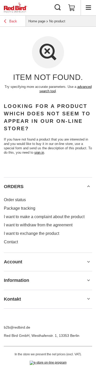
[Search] (57, 7)
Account (13, 261)
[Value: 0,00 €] (71, 7)
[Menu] (88, 7)
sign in (39, 152)
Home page (36, 21)
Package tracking (19, 208)
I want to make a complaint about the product (44, 217)
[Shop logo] (15, 8)
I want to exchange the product (31, 233)
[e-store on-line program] (48, 363)
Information (16, 280)
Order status (15, 200)
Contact (11, 242)
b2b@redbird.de (17, 327)
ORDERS (14, 186)
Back (12, 21)
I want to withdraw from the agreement (38, 225)
